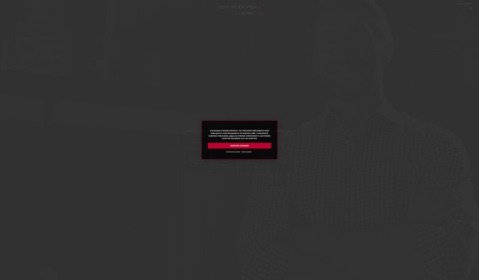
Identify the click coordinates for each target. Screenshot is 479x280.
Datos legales (246, 151)
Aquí (231, 136)
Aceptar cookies (239, 145)
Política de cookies (233, 151)
